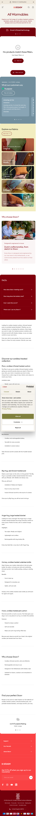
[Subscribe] (31, 777)
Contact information (13, 805)
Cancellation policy (22, 805)
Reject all (18, 427)
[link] (18, 144)
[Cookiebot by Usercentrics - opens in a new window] (26, 387)
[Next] (33, 2)
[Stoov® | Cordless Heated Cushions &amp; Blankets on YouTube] (12, 785)
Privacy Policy (6, 409)
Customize (17, 422)
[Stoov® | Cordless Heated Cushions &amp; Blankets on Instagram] (7, 785)
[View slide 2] (18, 730)
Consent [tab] (6, 391)
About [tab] (29, 391)
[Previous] (2, 2)
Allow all (17, 416)
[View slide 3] (20, 730)
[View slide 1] (16, 730)
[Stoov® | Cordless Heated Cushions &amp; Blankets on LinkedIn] (16, 785)
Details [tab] (18, 391)
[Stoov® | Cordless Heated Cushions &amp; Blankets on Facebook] (3, 785)
